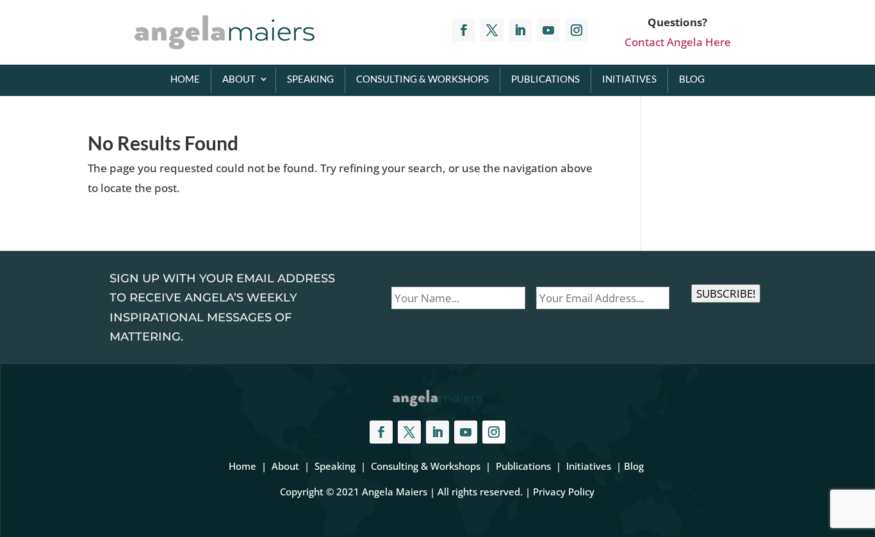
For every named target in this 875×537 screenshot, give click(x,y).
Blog (692, 78)
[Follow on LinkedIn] (520, 30)
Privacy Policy (563, 491)
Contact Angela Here (678, 42)
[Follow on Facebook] (463, 30)
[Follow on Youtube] (548, 30)
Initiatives (629, 78)
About (239, 78)
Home (185, 78)
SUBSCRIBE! (725, 293)
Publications (545, 78)
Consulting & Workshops (422, 78)
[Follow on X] (491, 30)
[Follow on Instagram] (576, 30)
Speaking (310, 78)
